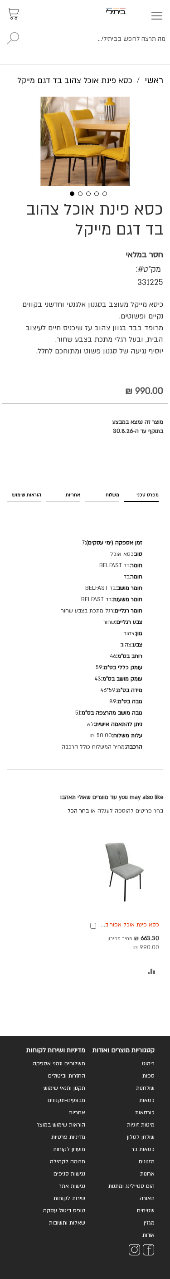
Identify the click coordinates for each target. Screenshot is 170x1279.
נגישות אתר (72, 1186)
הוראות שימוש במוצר (61, 1124)
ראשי (154, 80)
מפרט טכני (147, 495)
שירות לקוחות (69, 1198)
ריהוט (148, 1063)
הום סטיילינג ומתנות (131, 1186)
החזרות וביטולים (66, 1075)
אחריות (73, 495)
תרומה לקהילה (67, 1161)
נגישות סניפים (69, 1173)
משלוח (112, 495)
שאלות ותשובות (67, 1222)
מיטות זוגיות (141, 1124)
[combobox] (85, 39)
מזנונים (147, 1161)
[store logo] (126, 11)
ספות (148, 1075)
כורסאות (145, 1112)
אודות (148, 1235)
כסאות (147, 1100)
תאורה (147, 1198)
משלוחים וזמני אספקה (59, 1063)
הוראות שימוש (26, 495)
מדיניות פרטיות (68, 1137)
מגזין (149, 1222)
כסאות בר (143, 1149)
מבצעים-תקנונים (66, 1100)
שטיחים (146, 1210)
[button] (69, 193)
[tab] (141, 493)
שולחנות (145, 1088)
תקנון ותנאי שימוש (64, 1088)
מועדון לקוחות (69, 1149)
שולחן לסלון (141, 1137)
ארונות (147, 1173)
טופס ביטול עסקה (64, 1210)
